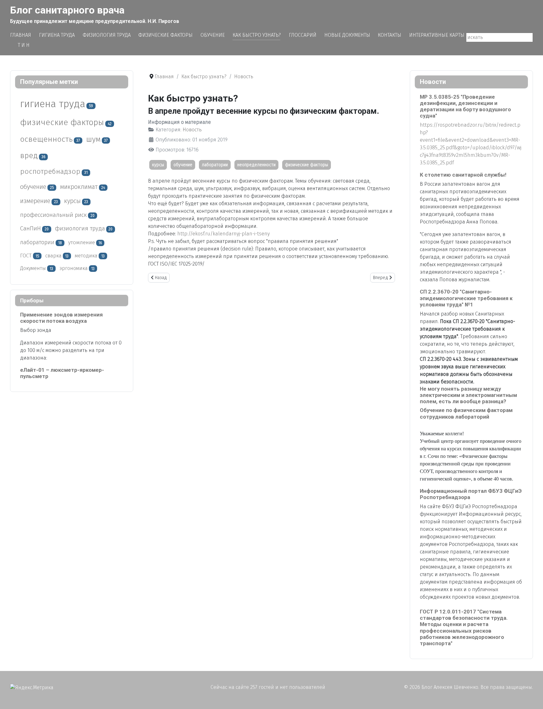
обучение (33, 186)
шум (93, 139)
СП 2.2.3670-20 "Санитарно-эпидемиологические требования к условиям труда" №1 (466, 298)
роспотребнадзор (50, 171)
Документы (33, 268)
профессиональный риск (53, 215)
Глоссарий (302, 35)
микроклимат (79, 186)
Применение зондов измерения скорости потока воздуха (61, 317)
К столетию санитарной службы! (463, 175)
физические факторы (62, 122)
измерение (35, 201)
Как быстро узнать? (257, 35)
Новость (192, 130)
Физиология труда (107, 35)
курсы (72, 201)
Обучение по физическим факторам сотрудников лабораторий (466, 413)
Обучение (212, 35)
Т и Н (24, 45)
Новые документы (347, 35)
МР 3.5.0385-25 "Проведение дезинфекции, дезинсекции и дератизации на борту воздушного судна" (465, 106)
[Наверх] (532, 697)
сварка (53, 256)
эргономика (73, 268)
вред (29, 155)
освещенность (46, 139)
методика (86, 256)
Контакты (389, 35)
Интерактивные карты (436, 35)
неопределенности (256, 165)
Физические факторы (165, 35)
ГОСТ (26, 255)
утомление (81, 242)
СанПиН (30, 228)
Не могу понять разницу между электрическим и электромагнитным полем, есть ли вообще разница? (468, 395)
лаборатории (37, 242)
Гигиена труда (57, 35)
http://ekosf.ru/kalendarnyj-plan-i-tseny (223, 234)
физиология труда (80, 228)
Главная (20, 35)
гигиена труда (52, 104)
